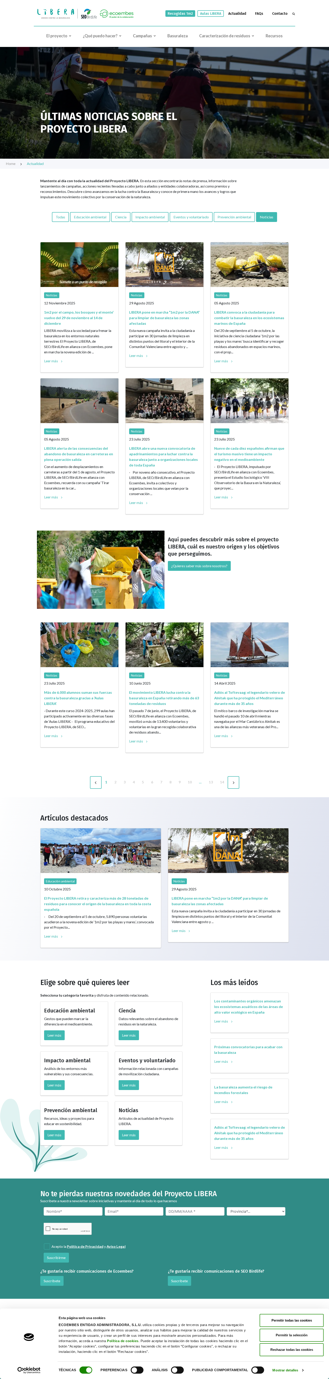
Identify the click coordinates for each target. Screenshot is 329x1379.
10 (190, 782)
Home (11, 163)
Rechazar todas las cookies (291, 1350)
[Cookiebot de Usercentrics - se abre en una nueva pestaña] (29, 1370)
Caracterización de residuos (224, 35)
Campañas (142, 35)
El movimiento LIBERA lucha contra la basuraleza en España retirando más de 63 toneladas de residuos (164, 698)
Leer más (51, 361)
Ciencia (121, 217)
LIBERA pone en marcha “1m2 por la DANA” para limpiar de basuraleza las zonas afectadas (164, 317)
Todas (60, 217)
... (200, 782)
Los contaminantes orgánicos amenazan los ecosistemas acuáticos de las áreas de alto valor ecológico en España (248, 1006)
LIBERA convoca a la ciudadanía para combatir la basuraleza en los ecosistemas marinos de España (249, 317)
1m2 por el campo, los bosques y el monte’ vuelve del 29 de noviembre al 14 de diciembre (79, 317)
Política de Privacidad (85, 1246)
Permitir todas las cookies (291, 1320)
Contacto (280, 13)
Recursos (274, 35)
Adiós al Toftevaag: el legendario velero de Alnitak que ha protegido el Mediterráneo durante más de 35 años (249, 698)
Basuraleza (177, 35)
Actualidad (237, 13)
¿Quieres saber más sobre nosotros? (199, 566)
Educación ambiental (90, 217)
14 (222, 782)
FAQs (259, 13)
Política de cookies (123, 1341)
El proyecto (56, 35)
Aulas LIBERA (210, 13)
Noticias (266, 217)
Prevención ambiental (234, 217)
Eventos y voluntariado (191, 217)
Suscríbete (52, 1281)
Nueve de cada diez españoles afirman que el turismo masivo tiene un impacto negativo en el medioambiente (249, 454)
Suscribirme (56, 1257)
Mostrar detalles (285, 1370)
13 (211, 782)
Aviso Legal (116, 1246)
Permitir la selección (292, 1335)
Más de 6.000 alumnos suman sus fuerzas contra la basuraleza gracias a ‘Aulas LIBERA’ (78, 698)
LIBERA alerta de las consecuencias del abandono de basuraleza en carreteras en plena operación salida (78, 454)
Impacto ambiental (150, 217)
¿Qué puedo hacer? (100, 35)
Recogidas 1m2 (180, 13)
